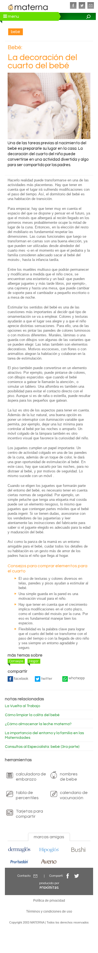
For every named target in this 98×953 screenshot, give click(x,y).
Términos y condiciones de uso (49, 911)
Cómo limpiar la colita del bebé (32, 715)
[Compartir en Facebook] (68, 876)
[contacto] (90, 5)
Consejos (16, 661)
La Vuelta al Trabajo (22, 706)
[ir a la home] (28, 6)
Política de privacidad (49, 900)
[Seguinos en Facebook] (73, 5)
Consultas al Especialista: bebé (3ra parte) (42, 747)
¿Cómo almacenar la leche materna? (38, 724)
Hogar (34, 661)
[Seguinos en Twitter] (82, 5)
